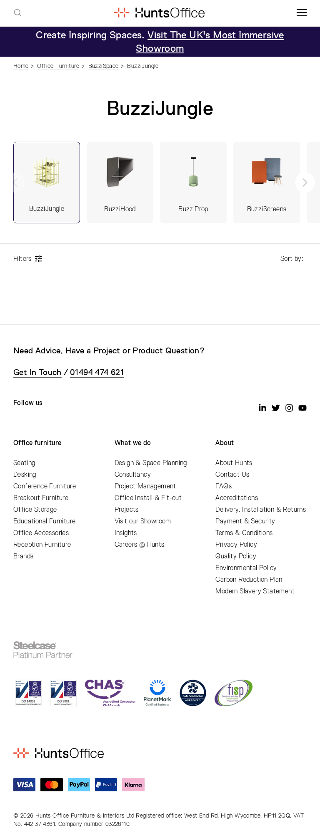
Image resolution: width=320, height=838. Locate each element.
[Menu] (302, 13)
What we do (133, 443)
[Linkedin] (262, 408)
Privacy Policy (236, 544)
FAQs (223, 486)
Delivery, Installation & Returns (260, 509)
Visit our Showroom (143, 521)
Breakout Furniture (40, 498)
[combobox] (17, 12)
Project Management (145, 486)
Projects (127, 509)
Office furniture (37, 443)
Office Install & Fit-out (148, 498)
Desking (24, 474)
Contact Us (232, 474)
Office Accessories (41, 533)
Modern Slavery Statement (255, 591)
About (224, 443)
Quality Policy (235, 556)
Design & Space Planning (151, 463)
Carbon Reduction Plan (248, 579)
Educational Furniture (44, 521)
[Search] (17, 12)
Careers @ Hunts (140, 544)
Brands (23, 556)
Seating (24, 463)
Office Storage (35, 509)
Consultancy (133, 474)
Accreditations (236, 498)
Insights (126, 533)
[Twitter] (276, 408)
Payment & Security (245, 521)
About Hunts (233, 463)
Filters (22, 259)
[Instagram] (289, 408)
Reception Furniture (42, 544)
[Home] (159, 13)
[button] (305, 183)
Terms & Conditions (243, 533)
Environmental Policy (246, 568)
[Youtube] (302, 408)
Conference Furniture (44, 486)
